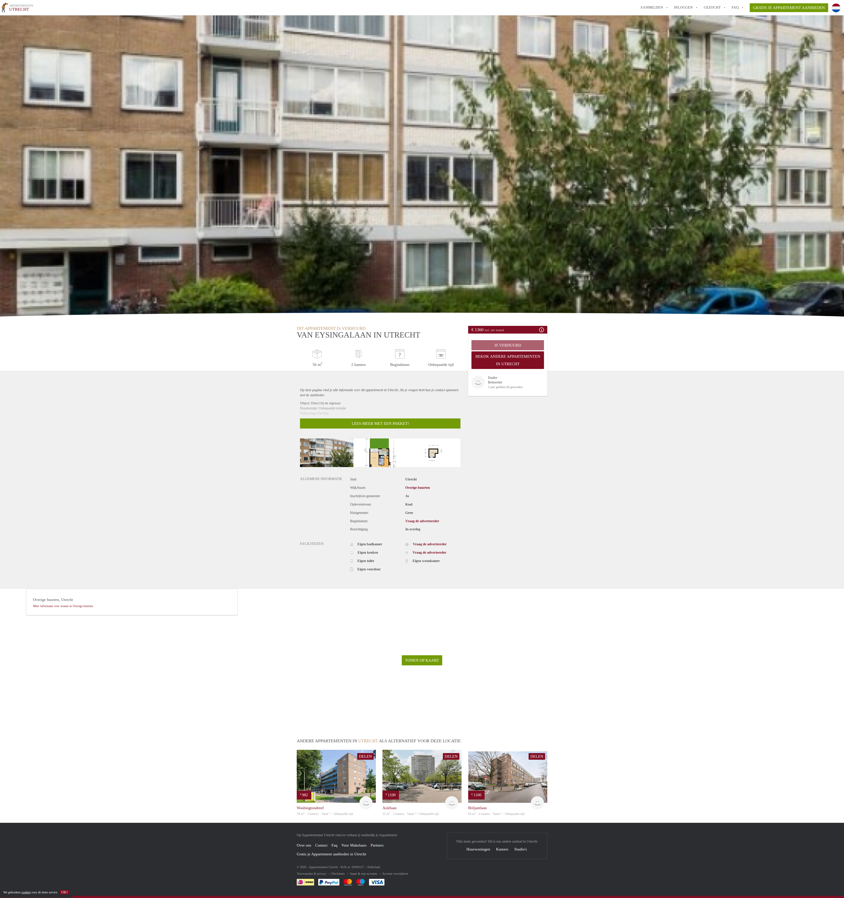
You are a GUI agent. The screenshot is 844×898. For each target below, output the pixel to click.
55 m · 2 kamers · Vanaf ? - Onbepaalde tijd (410, 814)
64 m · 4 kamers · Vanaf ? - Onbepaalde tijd (496, 814)
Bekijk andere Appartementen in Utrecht (507, 360)
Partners (377, 845)
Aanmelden (651, 7)
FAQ (735, 7)
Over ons (304, 845)
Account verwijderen (395, 873)
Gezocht (712, 7)
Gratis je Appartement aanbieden (789, 7)
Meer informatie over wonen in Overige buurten (63, 606)
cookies (26, 892)
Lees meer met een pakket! (380, 423)
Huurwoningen (478, 849)
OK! (64, 892)
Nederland (373, 867)
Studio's (520, 849)
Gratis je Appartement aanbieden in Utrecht (331, 854)
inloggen (683, 7)
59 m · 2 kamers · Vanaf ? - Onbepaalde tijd (325, 814)
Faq (334, 845)
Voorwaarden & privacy (312, 873)
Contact (321, 845)
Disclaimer (338, 873)
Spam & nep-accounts (364, 873)
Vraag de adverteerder (422, 521)
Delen (365, 756)
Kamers (502, 849)
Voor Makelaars (354, 845)
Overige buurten (417, 487)
